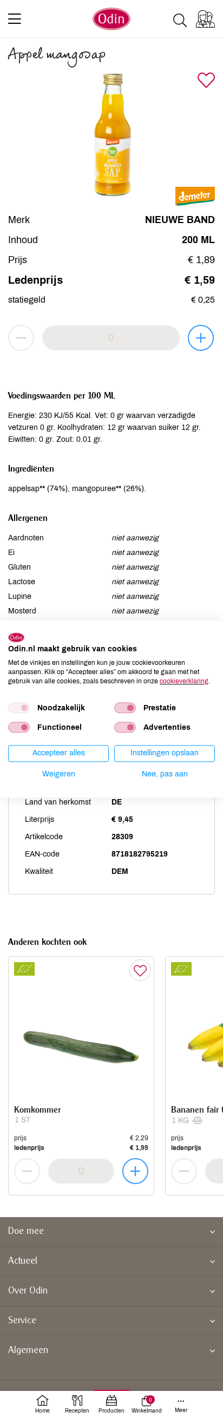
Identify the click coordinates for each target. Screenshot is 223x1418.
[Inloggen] (205, 19)
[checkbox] (19, 708)
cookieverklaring (184, 681)
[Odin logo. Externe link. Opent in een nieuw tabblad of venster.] (16, 637)
